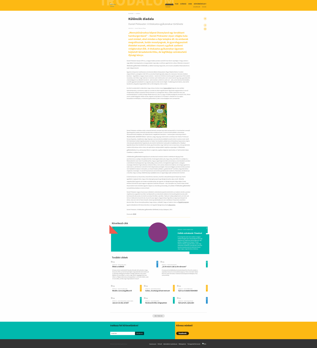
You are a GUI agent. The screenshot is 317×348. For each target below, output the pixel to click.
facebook (168, 7)
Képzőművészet (200, 4)
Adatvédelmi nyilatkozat (170, 344)
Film (176, 4)
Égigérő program (183, 202)
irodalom (140, 285)
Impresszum (152, 344)
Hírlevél (160, 344)
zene (157, 261)
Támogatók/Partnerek (193, 344)
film (206, 227)
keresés (204, 7)
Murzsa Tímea (142, 28)
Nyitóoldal (130, 13)
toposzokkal (167, 88)
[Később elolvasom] (205, 18)
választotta (171, 205)
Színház (183, 4)
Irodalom (169, 4)
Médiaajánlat (182, 344)
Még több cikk (158, 316)
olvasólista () (196, 7)
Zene (190, 4)
